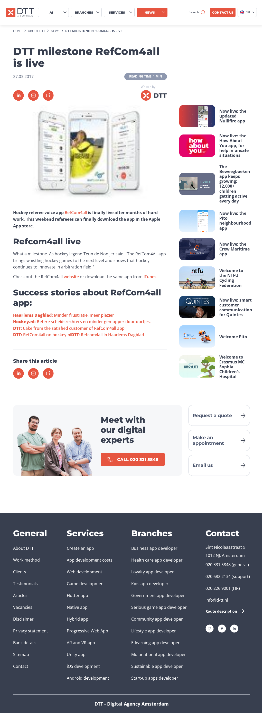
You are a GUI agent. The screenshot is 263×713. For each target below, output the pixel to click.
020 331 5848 (218, 564)
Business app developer (154, 548)
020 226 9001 (218, 588)
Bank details (24, 642)
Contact (20, 666)
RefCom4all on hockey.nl (42, 335)
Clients (19, 572)
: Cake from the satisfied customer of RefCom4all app (69, 328)
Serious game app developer (159, 607)
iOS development (83, 666)
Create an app (80, 548)
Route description (221, 611)
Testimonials (25, 583)
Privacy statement (30, 631)
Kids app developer (149, 583)
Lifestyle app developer (153, 631)
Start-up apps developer (154, 678)
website (71, 277)
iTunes (150, 277)
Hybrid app (77, 619)
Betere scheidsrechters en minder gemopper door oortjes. (82, 321)
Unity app (76, 654)
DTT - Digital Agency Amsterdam (132, 704)
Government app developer (158, 595)
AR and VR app (81, 642)
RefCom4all (76, 212)
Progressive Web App (87, 631)
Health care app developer (157, 560)
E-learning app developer (155, 642)
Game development (86, 583)
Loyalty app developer (152, 572)
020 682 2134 (218, 576)
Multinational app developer (158, 654)
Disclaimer (23, 619)
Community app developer (157, 619)
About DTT (23, 548)
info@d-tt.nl (216, 600)
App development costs (89, 560)
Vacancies (22, 607)
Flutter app (77, 595)
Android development (88, 678)
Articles (20, 595)
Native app (77, 607)
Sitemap (21, 654)
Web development (84, 572)
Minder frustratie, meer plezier (63, 315)
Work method (26, 560)
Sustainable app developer (157, 666)
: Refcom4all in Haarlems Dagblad (107, 335)
